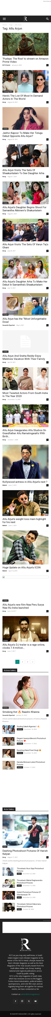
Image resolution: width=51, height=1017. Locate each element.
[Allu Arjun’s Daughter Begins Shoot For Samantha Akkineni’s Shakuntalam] (25, 193)
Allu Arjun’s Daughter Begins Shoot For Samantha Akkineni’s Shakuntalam (24, 209)
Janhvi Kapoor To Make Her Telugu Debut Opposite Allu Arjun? (22, 134)
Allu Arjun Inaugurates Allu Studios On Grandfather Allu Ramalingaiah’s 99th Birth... (24, 433)
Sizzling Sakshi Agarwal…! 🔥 (28, 727)
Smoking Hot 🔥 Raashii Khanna (20, 711)
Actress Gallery (10, 670)
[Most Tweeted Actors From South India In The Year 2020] (25, 378)
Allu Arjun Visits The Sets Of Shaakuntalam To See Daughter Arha (23, 172)
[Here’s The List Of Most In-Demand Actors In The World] (25, 81)
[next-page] (33, 662)
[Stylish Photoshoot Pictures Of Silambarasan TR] (8, 895)
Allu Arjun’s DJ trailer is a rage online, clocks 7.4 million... (23, 646)
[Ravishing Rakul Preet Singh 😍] (8, 753)
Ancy (4, 102)
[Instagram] (22, 1001)
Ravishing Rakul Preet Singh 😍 (29, 750)
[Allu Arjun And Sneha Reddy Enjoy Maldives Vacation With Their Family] (25, 341)
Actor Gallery (9, 809)
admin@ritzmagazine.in (30, 994)
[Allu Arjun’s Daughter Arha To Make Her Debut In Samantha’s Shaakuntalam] (25, 267)
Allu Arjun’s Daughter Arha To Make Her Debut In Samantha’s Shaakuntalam (24, 283)
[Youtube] (35, 1001)
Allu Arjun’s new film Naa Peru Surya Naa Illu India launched (23, 606)
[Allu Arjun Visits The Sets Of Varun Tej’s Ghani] (25, 230)
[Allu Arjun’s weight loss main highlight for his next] (25, 503)
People (5, 314)
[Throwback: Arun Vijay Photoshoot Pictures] (8, 871)
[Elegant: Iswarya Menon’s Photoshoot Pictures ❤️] (8, 741)
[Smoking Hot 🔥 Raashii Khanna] (25, 692)
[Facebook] (15, 1001)
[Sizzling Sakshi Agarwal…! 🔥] (8, 729)
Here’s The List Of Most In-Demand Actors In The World (22, 97)
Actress (5, 708)
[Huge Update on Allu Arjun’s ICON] (25, 547)
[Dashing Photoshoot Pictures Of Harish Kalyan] (25, 831)
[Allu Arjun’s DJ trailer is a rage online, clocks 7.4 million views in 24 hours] (25, 629)
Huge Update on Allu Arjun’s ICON (21, 567)
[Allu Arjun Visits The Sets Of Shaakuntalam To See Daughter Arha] (25, 155)
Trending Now (7, 91)
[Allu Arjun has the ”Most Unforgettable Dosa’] (25, 304)
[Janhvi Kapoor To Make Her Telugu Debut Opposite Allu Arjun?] (25, 118)
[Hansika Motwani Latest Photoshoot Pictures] (8, 765)
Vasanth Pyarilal (8, 325)
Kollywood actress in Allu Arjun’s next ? (24, 481)
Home (4, 25)
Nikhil (4, 485)
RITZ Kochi (6, 65)
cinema (5, 54)
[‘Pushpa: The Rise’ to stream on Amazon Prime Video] (25, 44)
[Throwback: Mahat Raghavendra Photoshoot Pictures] (8, 883)
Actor (5, 846)
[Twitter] (28, 1001)
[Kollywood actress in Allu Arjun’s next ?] (25, 462)
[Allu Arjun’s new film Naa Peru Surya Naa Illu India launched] (25, 589)
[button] (4, 19)
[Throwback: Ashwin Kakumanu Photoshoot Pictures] (8, 907)
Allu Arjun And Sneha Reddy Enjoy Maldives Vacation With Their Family (23, 357)
